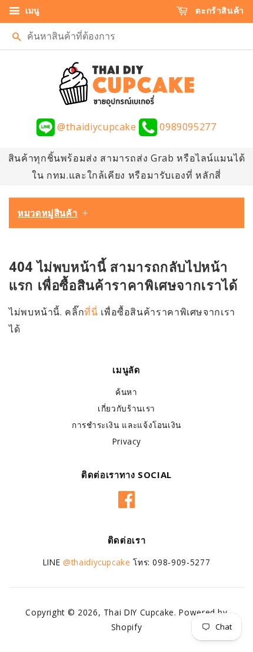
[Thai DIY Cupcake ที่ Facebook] (127, 497)
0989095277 (186, 126)
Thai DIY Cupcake (139, 612)
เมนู (31, 10)
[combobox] (126, 36)
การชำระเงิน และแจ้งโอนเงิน (126, 424)
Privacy (126, 441)
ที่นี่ (92, 311)
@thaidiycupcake (97, 126)
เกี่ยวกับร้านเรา (126, 408)
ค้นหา (126, 391)
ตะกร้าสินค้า (218, 10)
